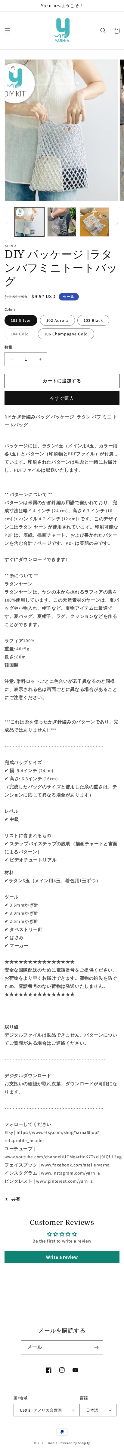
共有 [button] (15, 1199)
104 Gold (22, 335)
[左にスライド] (6, 223)
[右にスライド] (117, 223)
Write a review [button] (62, 1257)
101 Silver (21, 320)
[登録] (96, 1347)
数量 (9, 347)
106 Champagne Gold (66, 334)
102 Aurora (57, 320)
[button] (7, 30)
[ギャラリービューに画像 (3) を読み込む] (94, 222)
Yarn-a (52, 1443)
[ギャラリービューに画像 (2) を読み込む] (62, 222)
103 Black (93, 320)
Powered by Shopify (74, 1443)
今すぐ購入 (62, 398)
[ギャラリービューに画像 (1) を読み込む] (29, 222)
